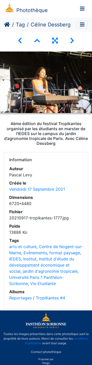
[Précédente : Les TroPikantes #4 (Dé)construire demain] (20, 41)
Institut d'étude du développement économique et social (41, 265)
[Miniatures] (37, 41)
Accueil (7, 24)
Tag (20, 25)
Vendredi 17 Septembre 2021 (37, 189)
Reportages (20, 297)
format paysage (64, 252)
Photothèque (32, 10)
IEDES (15, 258)
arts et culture (23, 246)
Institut (30, 258)
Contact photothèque (46, 352)
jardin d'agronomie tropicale (50, 271)
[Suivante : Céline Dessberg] (72, 41)
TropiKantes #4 (50, 297)
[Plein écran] (55, 41)
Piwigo (46, 362)
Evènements (35, 252)
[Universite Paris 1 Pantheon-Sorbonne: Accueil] (46, 327)
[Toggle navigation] (82, 9)
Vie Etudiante (43, 283)
